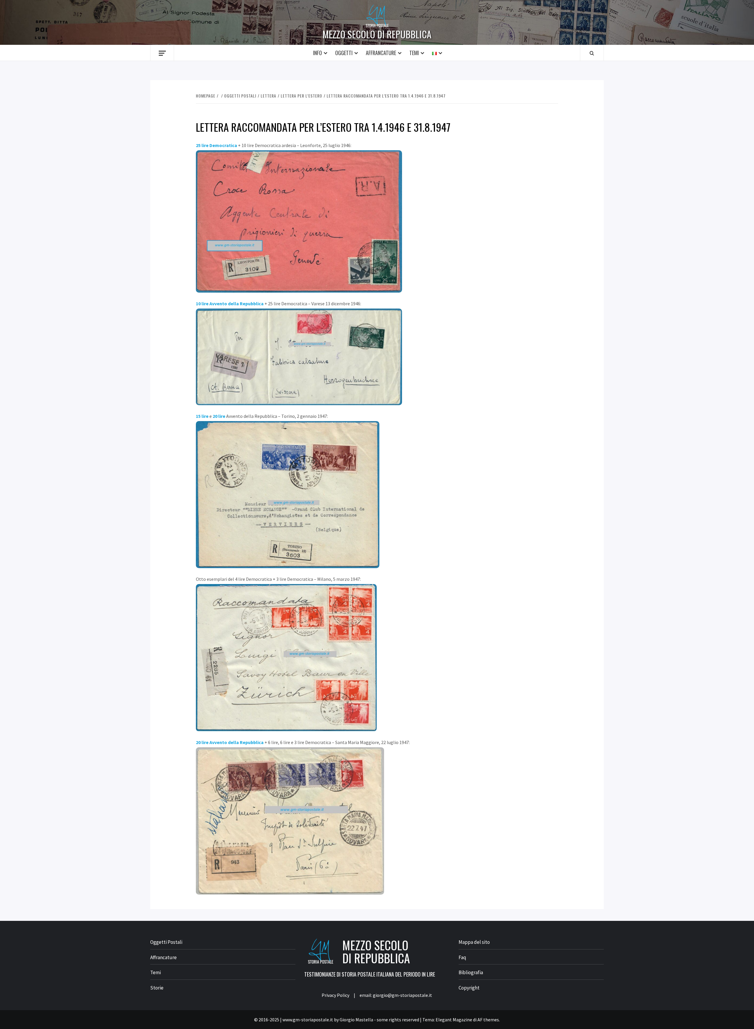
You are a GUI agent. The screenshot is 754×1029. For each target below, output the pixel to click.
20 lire (219, 416)
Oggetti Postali (166, 942)
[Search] (592, 53)
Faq (462, 957)
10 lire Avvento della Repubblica (230, 303)
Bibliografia (471, 972)
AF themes (488, 1020)
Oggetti (344, 53)
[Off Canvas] (162, 53)
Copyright (469, 988)
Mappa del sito (474, 942)
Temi (414, 53)
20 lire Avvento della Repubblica (230, 742)
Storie (156, 988)
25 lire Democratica (216, 145)
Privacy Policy (335, 995)
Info (317, 53)
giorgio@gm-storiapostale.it (402, 995)
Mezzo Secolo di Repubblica (377, 34)
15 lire (202, 416)
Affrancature (381, 53)
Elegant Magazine (454, 1020)
